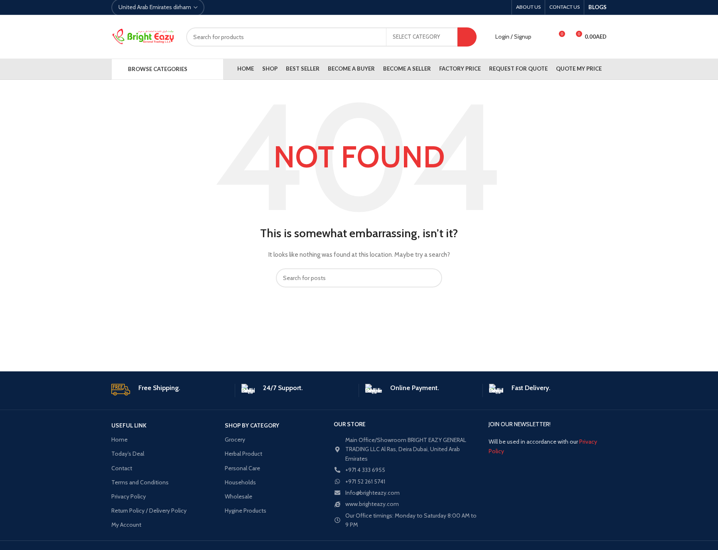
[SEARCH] (467, 37)
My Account (126, 524)
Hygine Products (245, 510)
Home (119, 439)
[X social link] (227, 7)
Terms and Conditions (140, 482)
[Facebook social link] (217, 7)
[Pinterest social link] (236, 7)
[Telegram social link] (256, 7)
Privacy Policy (128, 496)
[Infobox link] (170, 389)
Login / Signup (513, 36)
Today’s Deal (127, 453)
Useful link (128, 425)
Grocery (235, 439)
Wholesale (238, 496)
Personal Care (242, 468)
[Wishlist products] (543, 37)
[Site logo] (142, 37)
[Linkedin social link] (246, 7)
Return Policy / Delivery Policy (149, 510)
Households (240, 482)
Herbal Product (243, 453)
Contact (121, 468)
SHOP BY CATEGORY (252, 425)
